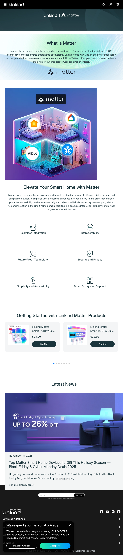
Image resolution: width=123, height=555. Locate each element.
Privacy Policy (72, 498)
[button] (53, 363)
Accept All (55, 545)
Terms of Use (65, 498)
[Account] (111, 4)
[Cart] (118, 4)
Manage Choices (21, 545)
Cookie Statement (15, 538)
